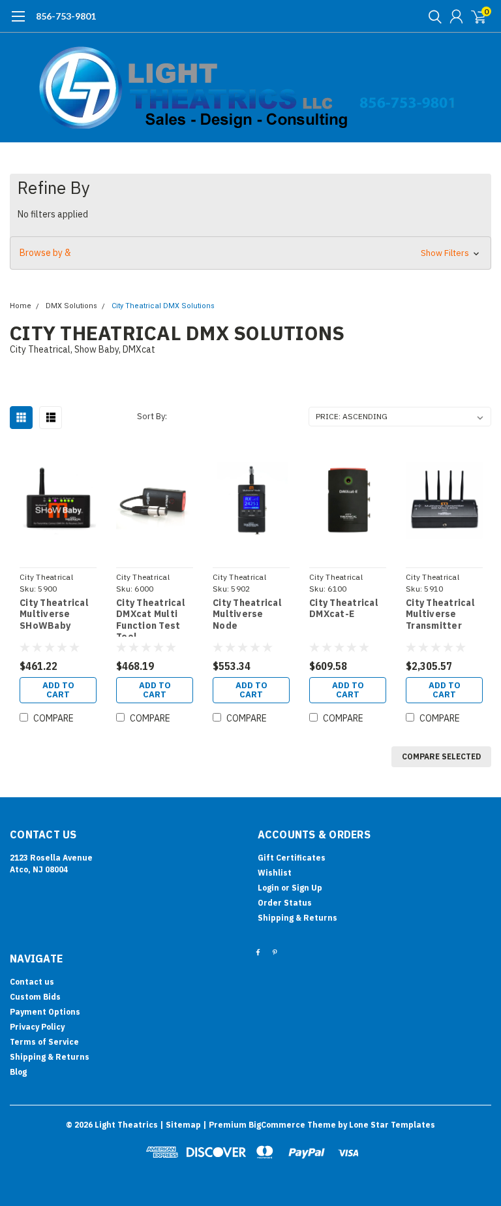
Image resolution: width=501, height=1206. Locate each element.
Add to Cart (58, 690)
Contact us (32, 982)
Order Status (285, 903)
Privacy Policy (37, 1027)
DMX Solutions (71, 306)
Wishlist (275, 873)
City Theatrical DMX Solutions (163, 306)
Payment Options (45, 1012)
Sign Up (307, 888)
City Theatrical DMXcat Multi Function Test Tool (150, 617)
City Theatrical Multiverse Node (247, 614)
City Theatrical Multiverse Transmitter (440, 614)
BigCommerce (277, 1125)
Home (20, 306)
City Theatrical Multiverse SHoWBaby (54, 614)
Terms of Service (44, 1042)
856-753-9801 (66, 16)
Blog (18, 1072)
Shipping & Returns (297, 918)
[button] (250, 253)
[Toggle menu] (18, 23)
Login (268, 888)
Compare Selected (441, 756)
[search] (432, 16)
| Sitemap (180, 1125)
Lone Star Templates (392, 1125)
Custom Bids (35, 997)
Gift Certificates (292, 858)
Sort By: (152, 416)
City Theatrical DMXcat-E (343, 608)
